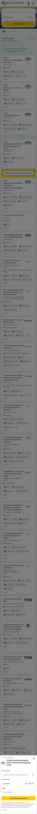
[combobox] (17, 775)
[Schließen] (33, 758)
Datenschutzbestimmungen (8, 804)
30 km (30, 784)
